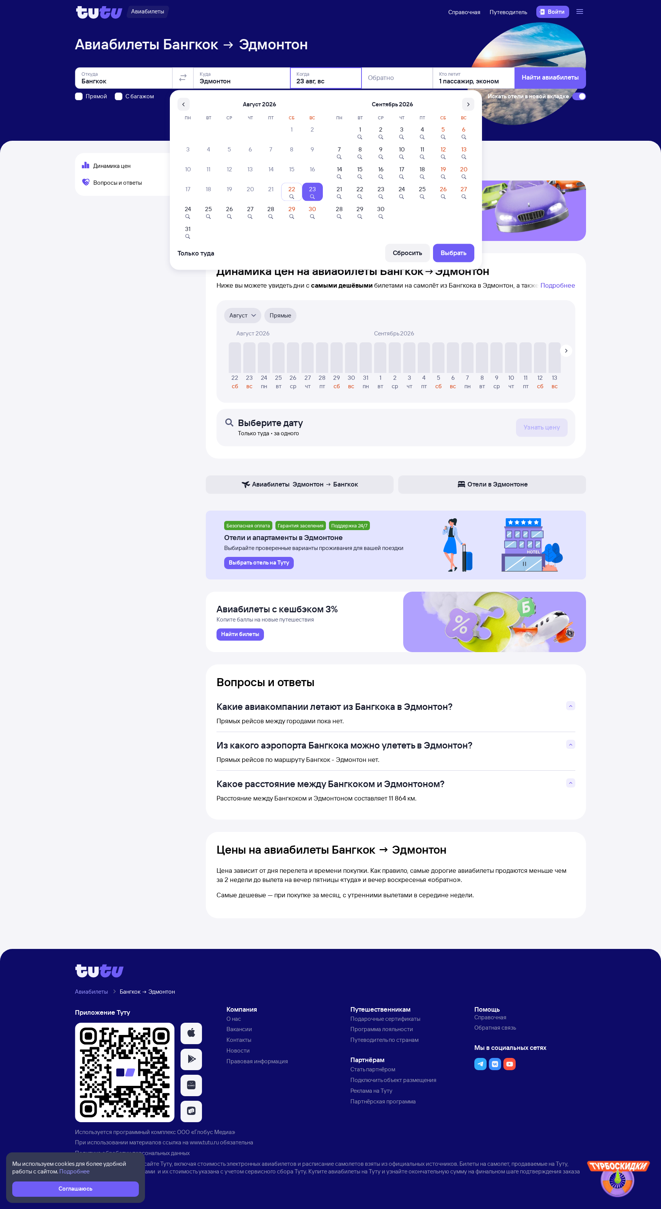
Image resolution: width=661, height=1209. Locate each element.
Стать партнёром (372, 1069)
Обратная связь (495, 1027)
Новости (238, 1050)
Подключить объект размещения (393, 1080)
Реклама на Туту (371, 1090)
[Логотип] (99, 12)
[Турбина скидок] (618, 1180)
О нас (233, 1018)
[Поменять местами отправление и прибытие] (183, 78)
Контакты (238, 1039)
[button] (191, 1033)
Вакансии (239, 1029)
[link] (240, 634)
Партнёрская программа (383, 1101)
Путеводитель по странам (384, 1039)
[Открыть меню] (580, 11)
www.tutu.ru (204, 1142)
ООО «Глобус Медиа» (206, 1132)
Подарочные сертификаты (385, 1018)
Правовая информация (257, 1061)
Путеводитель (508, 12)
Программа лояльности (381, 1029)
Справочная (464, 12)
